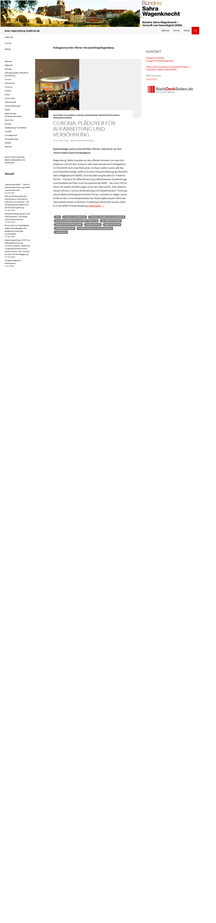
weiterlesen (96, 205)
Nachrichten (10, 98)
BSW (58, 217)
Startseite (151, 79)
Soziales (8, 124)
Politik (176, 31)
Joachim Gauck (93, 225)
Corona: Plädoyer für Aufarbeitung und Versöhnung (84, 129)
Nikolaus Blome (112, 225)
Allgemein (69, 115)
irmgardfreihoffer (83, 140)
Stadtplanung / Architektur (16, 127)
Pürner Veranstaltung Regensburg (95, 228)
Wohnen (8, 146)
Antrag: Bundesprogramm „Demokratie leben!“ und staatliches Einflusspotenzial (17, 216)
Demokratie (91, 115)
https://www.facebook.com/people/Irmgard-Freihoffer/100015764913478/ (167, 68)
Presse (187, 31)
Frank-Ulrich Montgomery (69, 225)
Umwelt (8, 131)
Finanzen (8, 87)
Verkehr (8, 143)
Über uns (165, 31)
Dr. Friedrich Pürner (111, 221)
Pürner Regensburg (65, 228)
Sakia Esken (61, 232)
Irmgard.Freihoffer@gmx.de (159, 60)
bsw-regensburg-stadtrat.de (22, 30)
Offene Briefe (10, 102)
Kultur (7, 94)
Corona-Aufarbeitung (75, 217)
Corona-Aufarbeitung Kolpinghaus (107, 217)
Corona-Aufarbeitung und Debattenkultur (76, 221)
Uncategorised (11, 135)
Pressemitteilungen (108, 115)
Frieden (8, 91)
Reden (7, 109)
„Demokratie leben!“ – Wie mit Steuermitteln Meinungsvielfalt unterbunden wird (17, 187)
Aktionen (58, 115)
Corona (80, 115)
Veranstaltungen (62, 117)
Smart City (9, 120)
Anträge (8, 69)
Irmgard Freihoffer (155, 58)
